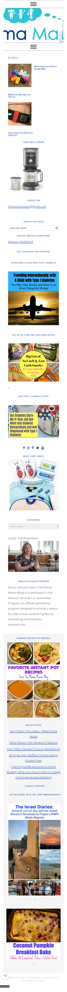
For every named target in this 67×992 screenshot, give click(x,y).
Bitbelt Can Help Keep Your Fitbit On (19, 95)
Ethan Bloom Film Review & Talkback (33, 742)
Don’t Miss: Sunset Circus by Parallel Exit (33, 749)
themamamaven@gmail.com (27, 206)
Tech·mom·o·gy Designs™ (33, 980)
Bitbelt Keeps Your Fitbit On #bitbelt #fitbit (45, 67)
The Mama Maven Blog (33, 24)
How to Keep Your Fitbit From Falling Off (20, 134)
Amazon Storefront (20, 241)
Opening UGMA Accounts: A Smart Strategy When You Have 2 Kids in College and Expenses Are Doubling (33, 772)
